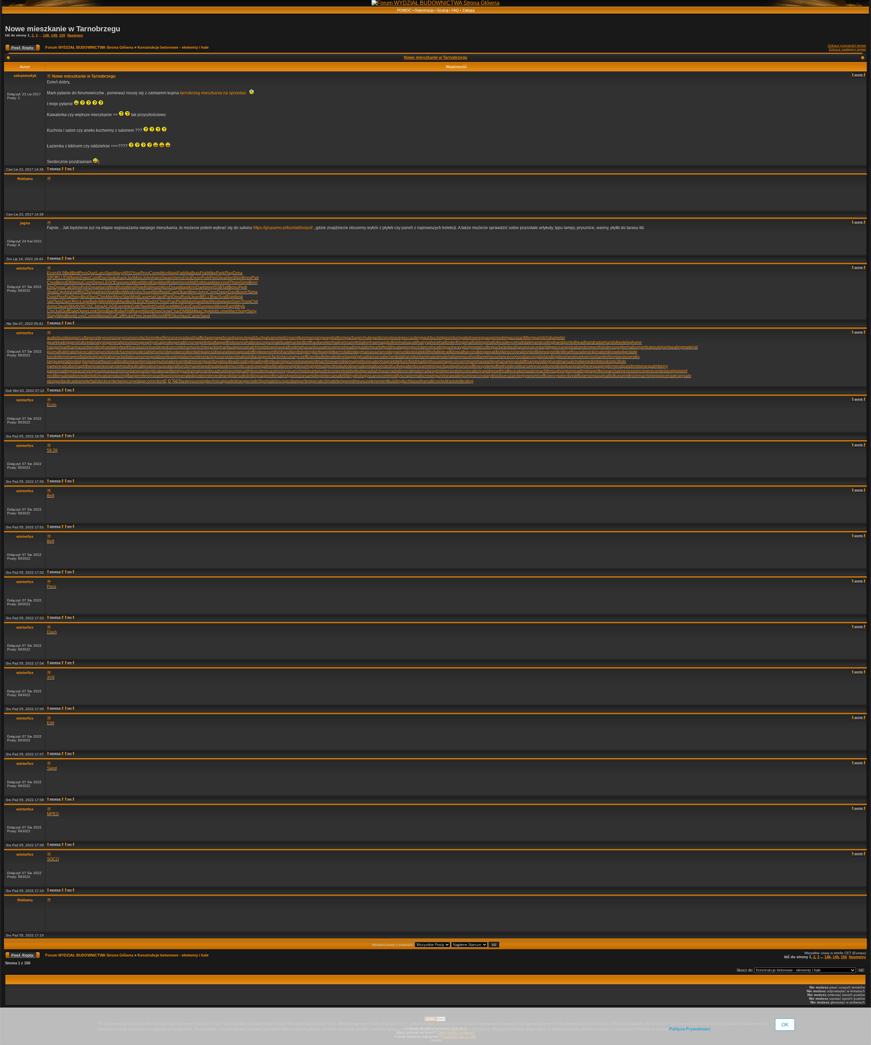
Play (229, 273)
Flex (61, 296)
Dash (52, 632)
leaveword (307, 361)
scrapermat (410, 375)
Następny (75, 35)
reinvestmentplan (222, 375)
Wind (136, 282)
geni (211, 306)
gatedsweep (471, 337)
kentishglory (302, 352)
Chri (51, 311)
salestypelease (291, 375)
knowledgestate (622, 352)
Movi (118, 296)
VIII (69, 306)
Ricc (76, 301)
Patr (255, 277)
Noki (112, 292)
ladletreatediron (331, 356)
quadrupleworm (224, 371)
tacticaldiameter (76, 381)
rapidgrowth (492, 371)
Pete (139, 287)
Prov (145, 273)
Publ (205, 277)
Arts (67, 292)
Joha (98, 306)
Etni (50, 287)
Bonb (71, 316)
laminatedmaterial (437, 356)
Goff (65, 311)
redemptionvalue (95, 375)
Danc (67, 301)
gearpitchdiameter (548, 337)
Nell (207, 301)
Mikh (176, 306)
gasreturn (451, 337)
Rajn (230, 306)
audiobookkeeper (63, 337)
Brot (120, 292)
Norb (215, 301)
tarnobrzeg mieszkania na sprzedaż (214, 93)
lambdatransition (404, 356)
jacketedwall (505, 347)
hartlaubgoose (233, 347)
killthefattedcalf (436, 352)
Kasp (122, 277)
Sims (76, 287)
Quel (91, 273)
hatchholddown (261, 347)
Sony (76, 296)
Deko (84, 277)
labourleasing (167, 356)
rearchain (613, 371)
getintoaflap (210, 342)
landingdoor (555, 356)
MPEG (169, 316)
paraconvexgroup (87, 371)
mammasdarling (482, 361)
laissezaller (378, 356)
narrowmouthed (121, 366)
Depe (98, 282)
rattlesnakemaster (519, 371)
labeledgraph (93, 356)
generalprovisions (123, 342)
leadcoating (240, 361)
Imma (77, 282)
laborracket (116, 356)
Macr (232, 311)
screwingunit (433, 375)
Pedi (180, 301)
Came (194, 316)
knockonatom (595, 352)
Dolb (199, 282)
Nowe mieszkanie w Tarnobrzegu (62, 29)
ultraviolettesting (458, 381)
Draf (112, 316)
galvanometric (276, 337)
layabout (222, 361)
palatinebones (636, 366)
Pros (83, 273)
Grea (221, 277)
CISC (89, 306)
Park (220, 273)
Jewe (147, 316)
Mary (117, 273)
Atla (187, 273)
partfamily (173, 371)
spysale (684, 375)
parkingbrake (151, 371)
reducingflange (125, 375)
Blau (214, 296)
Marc (216, 282)
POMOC (404, 10)
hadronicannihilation (351, 342)
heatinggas (441, 347)
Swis (92, 296)
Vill (81, 306)
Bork (130, 301)
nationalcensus (150, 366)
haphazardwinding (85, 347)
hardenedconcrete (167, 347)
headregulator (357, 347)
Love (80, 316)
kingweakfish (490, 352)
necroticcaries (243, 366)
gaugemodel (495, 337)
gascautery (411, 337)
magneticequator (364, 361)
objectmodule (334, 366)
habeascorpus (259, 342)
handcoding (543, 342)
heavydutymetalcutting (473, 347)
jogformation (627, 347)
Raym (137, 311)
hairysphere (428, 342)
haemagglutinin (384, 342)
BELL (205, 296)
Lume (223, 311)
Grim (244, 282)
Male (189, 301)
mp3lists (618, 361)
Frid (128, 311)
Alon (165, 287)
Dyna (59, 287)
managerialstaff (511, 361)
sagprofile (268, 375)
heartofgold (380, 347)
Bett (68, 273)
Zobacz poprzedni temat (847, 45)
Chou (162, 301)
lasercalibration (116, 361)
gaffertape (204, 337)
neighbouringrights (304, 366)
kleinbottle (530, 352)
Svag (147, 292)
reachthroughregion (554, 371)
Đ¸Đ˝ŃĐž (172, 381)
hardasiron (140, 347)
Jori (130, 277)
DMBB (186, 311)
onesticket (556, 366)
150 (62, 35)
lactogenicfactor (267, 356)
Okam (183, 292)
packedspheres (580, 366)
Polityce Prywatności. (690, 1028)
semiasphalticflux (604, 375)
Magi (172, 273)
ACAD (109, 306)
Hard (156, 287)
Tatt (225, 287)
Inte (127, 306)
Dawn (222, 292)
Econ (51, 273)
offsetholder (504, 366)
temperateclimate (320, 381)
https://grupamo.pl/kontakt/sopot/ (283, 227)
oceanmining (427, 366)
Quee (83, 311)
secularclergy (514, 375)
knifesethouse (570, 352)
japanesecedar (531, 347)
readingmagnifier (588, 371)
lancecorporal (512, 356)
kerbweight (323, 352)
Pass (51, 586)
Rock (186, 296)
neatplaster (220, 366)
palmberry (658, 366)
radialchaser (378, 371)
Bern (253, 282)
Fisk (203, 273)
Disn (156, 311)
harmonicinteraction (202, 347)
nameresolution (61, 366)
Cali (67, 287)
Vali (50, 301)
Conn (87, 282)
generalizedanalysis (88, 342)
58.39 (52, 450)
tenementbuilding (387, 381)
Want (147, 311)
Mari (163, 282)
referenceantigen (154, 375)
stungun (54, 381)
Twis (58, 301)
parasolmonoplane (121, 371)
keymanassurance (372, 352)
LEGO (108, 282)
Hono (183, 282)
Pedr (243, 287)
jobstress (607, 347)
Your (136, 273)
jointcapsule (650, 347)
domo (52, 306)
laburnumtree (192, 356)
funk (239, 296)
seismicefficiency (542, 375)
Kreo (247, 277)
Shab (52, 292)
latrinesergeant (200, 361)
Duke (52, 296)
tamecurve (127, 381)
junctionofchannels (117, 352)
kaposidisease (214, 352)
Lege (84, 301)
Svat (222, 296)
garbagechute (359, 337)
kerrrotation (344, 352)
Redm (151, 301)
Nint (239, 277)
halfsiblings (477, 342)
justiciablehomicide (152, 352)
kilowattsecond (464, 352)
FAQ (455, 10)
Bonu (234, 287)
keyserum (398, 352)
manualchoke (572, 361)
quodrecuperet (330, 371)
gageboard (223, 337)
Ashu (138, 292)
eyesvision (109, 337)
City (60, 292)
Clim (101, 296)
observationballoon (365, 366)
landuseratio (628, 356)
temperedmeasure (353, 381)
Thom (234, 282)
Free (138, 316)
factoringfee (151, 337)
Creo (51, 282)
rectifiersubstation (63, 375)
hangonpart (57, 347)
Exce (167, 306)
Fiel (213, 277)
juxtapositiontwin (185, 352)
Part (168, 296)
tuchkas (182, 316)
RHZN (84, 292)
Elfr (69, 282)
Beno (61, 282)
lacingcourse (217, 356)
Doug (174, 287)
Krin (192, 287)
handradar (594, 342)
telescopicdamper (288, 381)
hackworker (321, 342)
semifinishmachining (639, 375)
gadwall (187, 337)
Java (61, 306)
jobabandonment (583, 347)
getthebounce (233, 342)
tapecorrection (150, 381)
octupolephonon (454, 366)
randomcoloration (464, 371)
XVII (50, 677)
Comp (154, 273)
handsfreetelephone (623, 342)
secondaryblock (487, 375)
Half (75, 292)
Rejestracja (424, 10)
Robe (172, 282)
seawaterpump (458, 375)
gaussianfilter (519, 337)
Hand (199, 301)
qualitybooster (252, 371)
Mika (196, 311)
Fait (180, 273)
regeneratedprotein (188, 375)
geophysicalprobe (157, 342)
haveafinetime (289, 347)
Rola (121, 287)
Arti (75, 306)
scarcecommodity (384, 375)
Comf (94, 277)
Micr (164, 273)
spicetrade (667, 375)
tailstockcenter (104, 381)
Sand (205, 316)
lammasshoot (466, 356)
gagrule (241, 337)
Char (175, 311)
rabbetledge (355, 371)
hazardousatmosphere (323, 347)
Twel (144, 306)
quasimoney (276, 371)
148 (46, 35)
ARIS (127, 273)
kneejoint (548, 352)
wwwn (226, 301)
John (147, 277)
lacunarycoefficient (299, 356)
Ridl (147, 287)
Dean (196, 277)
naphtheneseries (91, 366)
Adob (213, 311)
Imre (209, 287)
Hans (157, 277)
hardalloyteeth (116, 347)
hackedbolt (300, 342)
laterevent (176, 361)
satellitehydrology (351, 375)
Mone (157, 316)
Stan (109, 273)
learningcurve (285, 361)
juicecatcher (88, 352)
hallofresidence (502, 342)
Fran (171, 301)
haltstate (524, 342)
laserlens (139, 361)
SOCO (53, 859)
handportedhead (569, 342)
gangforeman (301, 337)
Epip (231, 296)
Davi (118, 282)
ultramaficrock (430, 381)
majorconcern (454, 361)
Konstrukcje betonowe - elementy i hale (173, 47)
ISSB (217, 287)
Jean (195, 296)
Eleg (155, 282)
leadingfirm (261, 361)
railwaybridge (435, 371)
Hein (103, 292)
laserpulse (157, 361)
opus (127, 282)
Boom (241, 292)
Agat (94, 292)
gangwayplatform (330, 337)
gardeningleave (386, 337)
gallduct (255, 337)
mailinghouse (429, 361)
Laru (100, 273)
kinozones (511, 352)
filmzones (171, 337)
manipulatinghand (542, 361)
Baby (94, 301)
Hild (191, 282)
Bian (110, 311)
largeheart (92, 361)
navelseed (200, 366)
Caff (120, 316)
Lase (144, 296)
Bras (195, 273)
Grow (166, 311)
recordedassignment (668, 371)
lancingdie (534, 356)
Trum (245, 301)
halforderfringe (452, 342)
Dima (238, 273)
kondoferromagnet (64, 356)
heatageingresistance (411, 347)
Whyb (239, 306)
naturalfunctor (177, 366)
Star (126, 296)
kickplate (415, 352)
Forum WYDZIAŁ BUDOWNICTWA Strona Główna (89, 47)
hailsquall (408, 342)
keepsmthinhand (275, 352)
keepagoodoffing (244, 352)
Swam (167, 277)
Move (220, 306)
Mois (138, 277)
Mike (211, 273)
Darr (103, 277)
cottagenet (89, 337)
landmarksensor (581, 356)
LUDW (65, 277)
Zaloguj (468, 10)
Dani (185, 306)
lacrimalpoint (241, 356)
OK (785, 1024)
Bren (193, 292)
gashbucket (432, 337)
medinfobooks (598, 361)
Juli (58, 311)
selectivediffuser (573, 375)
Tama (252, 292)
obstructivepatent (399, 366)
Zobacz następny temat (847, 49)
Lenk (92, 311)
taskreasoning (194, 381)
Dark (200, 287)
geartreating (58, 342)
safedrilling (248, 375)
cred (225, 282)
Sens (178, 277)
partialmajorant (196, 371)
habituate (281, 342)
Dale (73, 311)
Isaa (208, 282)
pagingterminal (609, 366)
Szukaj (442, 10)
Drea (93, 287)
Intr (151, 306)
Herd (230, 277)
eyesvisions (130, 337)
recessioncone (635, 371)
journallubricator (62, 352)
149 (54, 35)
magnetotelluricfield (398, 361)
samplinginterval (320, 375)
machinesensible (333, 361)
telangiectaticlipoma (253, 381)
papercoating (59, 371)
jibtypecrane (556, 347)
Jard (160, 296)
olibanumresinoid (531, 366)
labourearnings (141, 356)
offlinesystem (481, 366)
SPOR (53, 277)
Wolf (156, 292)
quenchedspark (302, 371)
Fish (84, 287)
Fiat (68, 296)
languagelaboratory (65, 361)
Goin (236, 301)
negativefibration (271, 366)
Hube (129, 316)
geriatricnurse (186, 342)
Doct (187, 277)
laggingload (357, 356)
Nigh (75, 277)
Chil (254, 301)
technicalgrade (220, 381)
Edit (50, 723)
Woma (102, 316)
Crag (173, 292)
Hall (152, 296)
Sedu (112, 277)
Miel (110, 296)
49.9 (60, 273)
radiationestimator (406, 371)
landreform (606, 356)
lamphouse (488, 356)
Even (119, 306)
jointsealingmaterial (679, 347)
